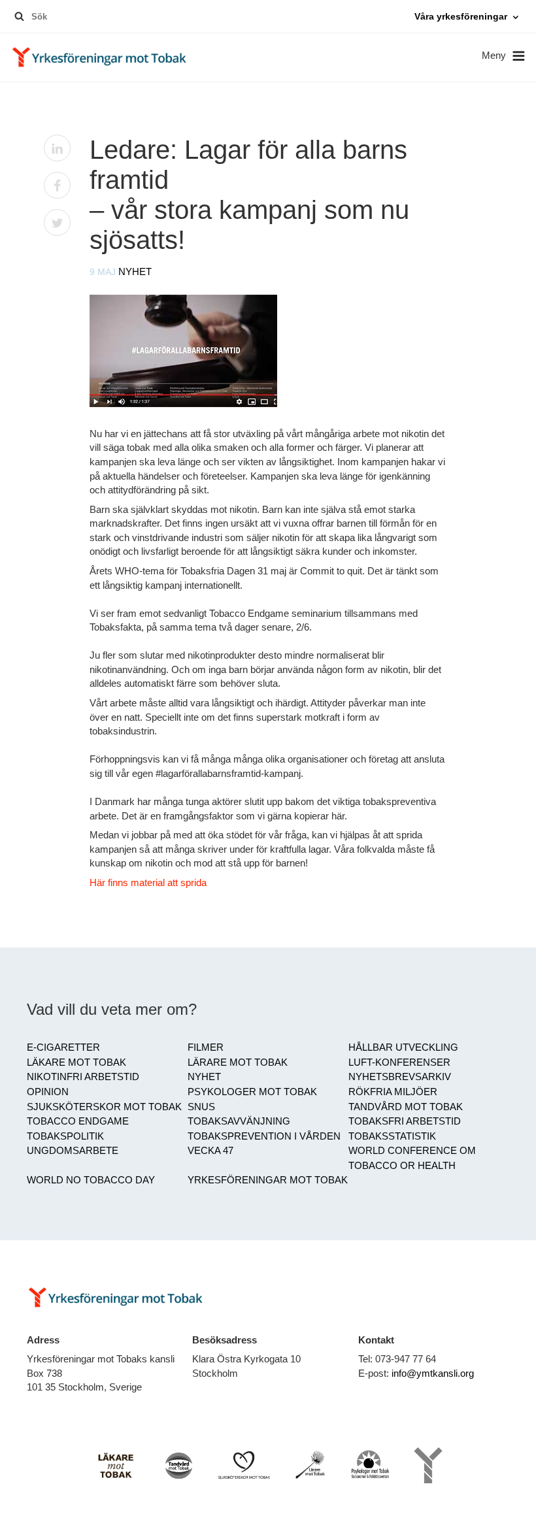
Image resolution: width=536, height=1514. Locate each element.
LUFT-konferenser (399, 1062)
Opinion (48, 1092)
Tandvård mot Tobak (405, 1107)
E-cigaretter (63, 1047)
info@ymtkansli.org (433, 1373)
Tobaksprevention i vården (264, 1136)
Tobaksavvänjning (239, 1121)
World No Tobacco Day (91, 1180)
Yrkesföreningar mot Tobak (268, 1180)
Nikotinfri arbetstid (83, 1077)
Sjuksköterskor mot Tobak (104, 1107)
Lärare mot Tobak (238, 1062)
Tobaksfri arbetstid (404, 1121)
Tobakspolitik (65, 1136)
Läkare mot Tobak (76, 1062)
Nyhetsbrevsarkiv (399, 1077)
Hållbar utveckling (403, 1047)
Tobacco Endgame (78, 1121)
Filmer (206, 1047)
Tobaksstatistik (392, 1136)
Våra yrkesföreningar (460, 17)
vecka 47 (210, 1150)
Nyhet (135, 272)
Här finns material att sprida (148, 883)
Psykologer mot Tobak (252, 1092)
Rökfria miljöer (392, 1092)
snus (201, 1107)
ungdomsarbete (72, 1150)
